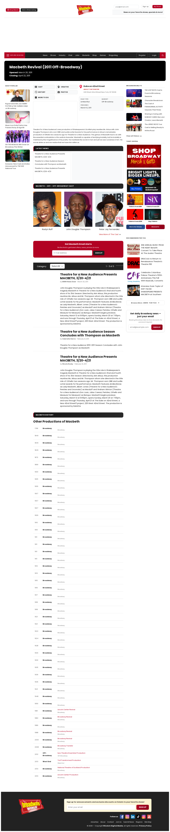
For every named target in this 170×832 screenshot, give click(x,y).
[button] (163, 55)
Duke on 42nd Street (94, 86)
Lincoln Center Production (68, 775)
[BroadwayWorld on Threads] (144, 816)
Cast (40, 87)
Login (154, 55)
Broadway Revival (65, 717)
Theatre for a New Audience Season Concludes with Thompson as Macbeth (90, 333)
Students (85, 55)
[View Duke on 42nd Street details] (55, 113)
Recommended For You (136, 238)
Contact (110, 822)
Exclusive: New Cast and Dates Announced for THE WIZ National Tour (17, 160)
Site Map (147, 822)
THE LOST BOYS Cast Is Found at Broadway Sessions (153, 93)
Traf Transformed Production (69, 760)
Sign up (157, 327)
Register (142, 55)
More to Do (43, 97)
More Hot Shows (135, 227)
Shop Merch (14, 10)
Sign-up (146, 6)
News (45, 55)
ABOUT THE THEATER (91, 89)
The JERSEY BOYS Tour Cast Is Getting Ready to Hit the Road (154, 127)
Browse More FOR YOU (144, 303)
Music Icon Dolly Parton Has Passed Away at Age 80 (16, 121)
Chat (70, 55)
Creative (65, 87)
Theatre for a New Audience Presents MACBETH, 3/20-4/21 (88, 276)
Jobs (77, 55)
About (102, 822)
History (41, 92)
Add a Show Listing (29, 10)
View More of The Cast (109, 234)
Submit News (128, 822)
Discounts (155, 227)
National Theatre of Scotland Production (74, 767)
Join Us (118, 822)
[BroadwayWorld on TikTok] (138, 816)
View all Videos (133, 136)
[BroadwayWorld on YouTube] (149, 816)
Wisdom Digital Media (113, 826)
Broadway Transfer (65, 746)
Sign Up (98, 253)
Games (103, 55)
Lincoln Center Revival (66, 709)
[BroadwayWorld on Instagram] (127, 816)
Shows (53, 55)
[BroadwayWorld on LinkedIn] (133, 816)
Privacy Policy (145, 826)
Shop (94, 55)
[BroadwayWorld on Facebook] (122, 816)
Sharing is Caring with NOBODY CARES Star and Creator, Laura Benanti (154, 117)
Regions (139, 822)
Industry (62, 55)
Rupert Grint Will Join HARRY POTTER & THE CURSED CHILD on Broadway (16, 100)
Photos (64, 92)
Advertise (94, 822)
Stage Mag (113, 55)
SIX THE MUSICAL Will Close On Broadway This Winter (17, 140)
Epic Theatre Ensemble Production (71, 753)
